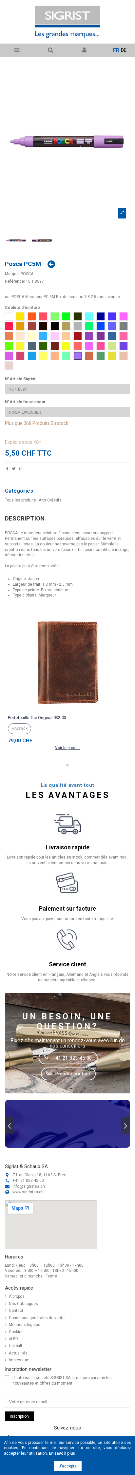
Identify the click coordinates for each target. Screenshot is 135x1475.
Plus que (14, 423)
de (123, 50)
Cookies (16, 1332)
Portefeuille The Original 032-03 (37, 717)
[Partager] (7, 469)
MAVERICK (19, 728)
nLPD (13, 1338)
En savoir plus (62, 1453)
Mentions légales (24, 1324)
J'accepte (68, 1466)
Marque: (12, 274)
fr (116, 50)
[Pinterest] (20, 469)
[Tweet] (13, 469)
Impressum (19, 1360)
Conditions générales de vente (37, 1317)
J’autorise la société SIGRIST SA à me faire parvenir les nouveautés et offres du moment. (62, 1380)
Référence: (15, 281)
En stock (59, 423)
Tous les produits (20, 500)
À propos (17, 1296)
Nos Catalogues (23, 1303)
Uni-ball (15, 1346)
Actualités (18, 1353)
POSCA (27, 274)
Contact (16, 1310)
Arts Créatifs (50, 500)
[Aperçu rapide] (67, 710)
